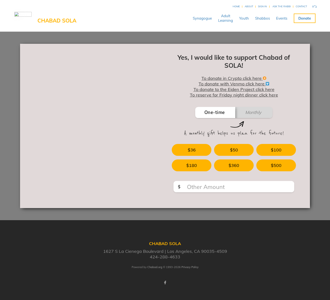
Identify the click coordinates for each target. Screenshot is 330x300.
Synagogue (202, 18)
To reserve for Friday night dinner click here (234, 95)
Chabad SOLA (56, 20)
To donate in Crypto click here (232, 78)
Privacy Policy (190, 267)
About (249, 6)
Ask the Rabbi (282, 6)
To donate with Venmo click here (232, 84)
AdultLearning (225, 18)
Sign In (262, 6)
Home (236, 6)
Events (281, 18)
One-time (214, 112)
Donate (304, 18)
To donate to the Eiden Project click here (234, 89)
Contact (301, 6)
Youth (244, 18)
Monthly (253, 112)
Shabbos (262, 18)
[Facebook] (165, 282)
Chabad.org (154, 267)
